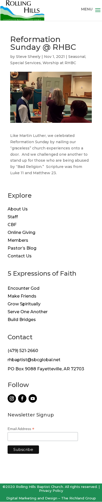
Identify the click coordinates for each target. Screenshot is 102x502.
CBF (12, 225)
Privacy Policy (51, 490)
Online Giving (21, 233)
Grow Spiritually (24, 304)
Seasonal (76, 56)
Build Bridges (22, 320)
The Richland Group (78, 498)
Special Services (25, 63)
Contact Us (20, 256)
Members (18, 241)
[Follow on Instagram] (12, 398)
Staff (13, 217)
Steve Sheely (28, 56)
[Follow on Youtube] (33, 398)
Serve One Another (28, 312)
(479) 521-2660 (23, 350)
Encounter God (23, 289)
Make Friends (22, 296)
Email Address (21, 428)
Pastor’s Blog (22, 248)
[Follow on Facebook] (22, 398)
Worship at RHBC (59, 63)
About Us (18, 209)
